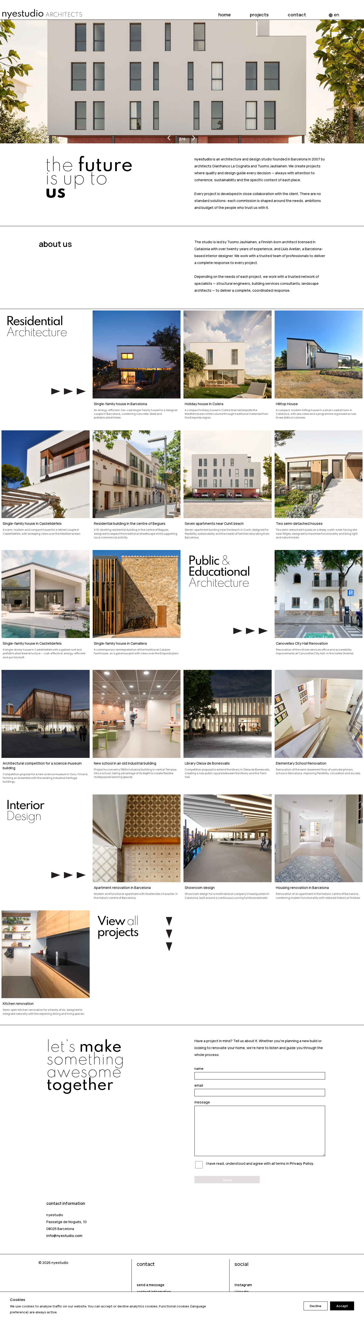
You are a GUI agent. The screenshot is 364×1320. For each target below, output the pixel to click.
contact (297, 15)
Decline (315, 1306)
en (333, 15)
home (224, 15)
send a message (150, 1284)
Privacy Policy (301, 1163)
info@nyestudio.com (64, 1235)
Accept (342, 1306)
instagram (243, 1284)
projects (259, 15)
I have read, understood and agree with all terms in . (260, 1163)
